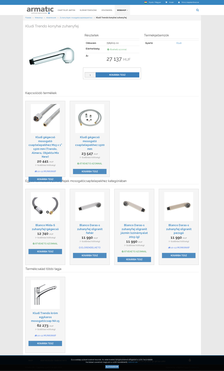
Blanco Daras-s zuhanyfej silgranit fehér (90, 229)
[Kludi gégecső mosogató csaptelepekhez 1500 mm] (90, 118)
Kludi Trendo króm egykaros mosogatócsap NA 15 (45, 317)
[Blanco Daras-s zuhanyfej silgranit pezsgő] (179, 206)
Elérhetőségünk (88, 10)
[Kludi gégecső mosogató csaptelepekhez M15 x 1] (45, 118)
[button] (152, 2)
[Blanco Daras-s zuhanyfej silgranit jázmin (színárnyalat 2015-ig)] (134, 206)
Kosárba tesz (117, 75)
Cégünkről (106, 10)
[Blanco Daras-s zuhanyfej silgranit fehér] (90, 206)
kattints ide (133, 362)
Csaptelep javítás (66, 10)
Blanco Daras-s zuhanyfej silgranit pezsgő (179, 229)
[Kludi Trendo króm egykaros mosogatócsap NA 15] (45, 294)
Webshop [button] (122, 10)
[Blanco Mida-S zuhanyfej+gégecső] (45, 206)
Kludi (178, 43)
